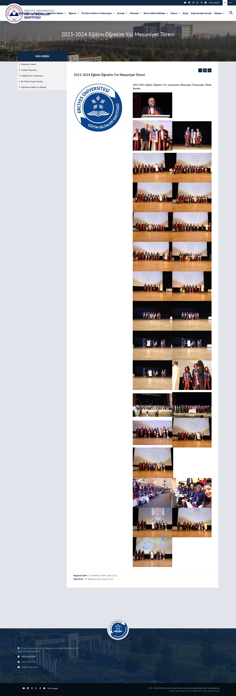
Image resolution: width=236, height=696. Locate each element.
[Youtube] (185, 2)
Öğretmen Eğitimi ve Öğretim (33, 87)
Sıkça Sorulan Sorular (201, 13)
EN (230, 3)
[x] (197, 2)
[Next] (181, 2)
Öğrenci (73, 13)
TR (225, 3)
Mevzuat (134, 13)
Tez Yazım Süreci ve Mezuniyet (96, 13)
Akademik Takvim (28, 64)
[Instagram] (193, 2)
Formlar (121, 13)
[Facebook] (201, 2)
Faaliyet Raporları (29, 70)
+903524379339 (27, 656)
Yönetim (38, 13)
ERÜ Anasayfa (214, 3)
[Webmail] (205, 2)
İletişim (218, 13)
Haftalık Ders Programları (32, 76)
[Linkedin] (189, 2)
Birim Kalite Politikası (155, 13)
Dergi (185, 13)
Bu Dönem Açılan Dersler (32, 81)
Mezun (174, 13)
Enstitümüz (23, 13)
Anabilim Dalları (55, 13)
